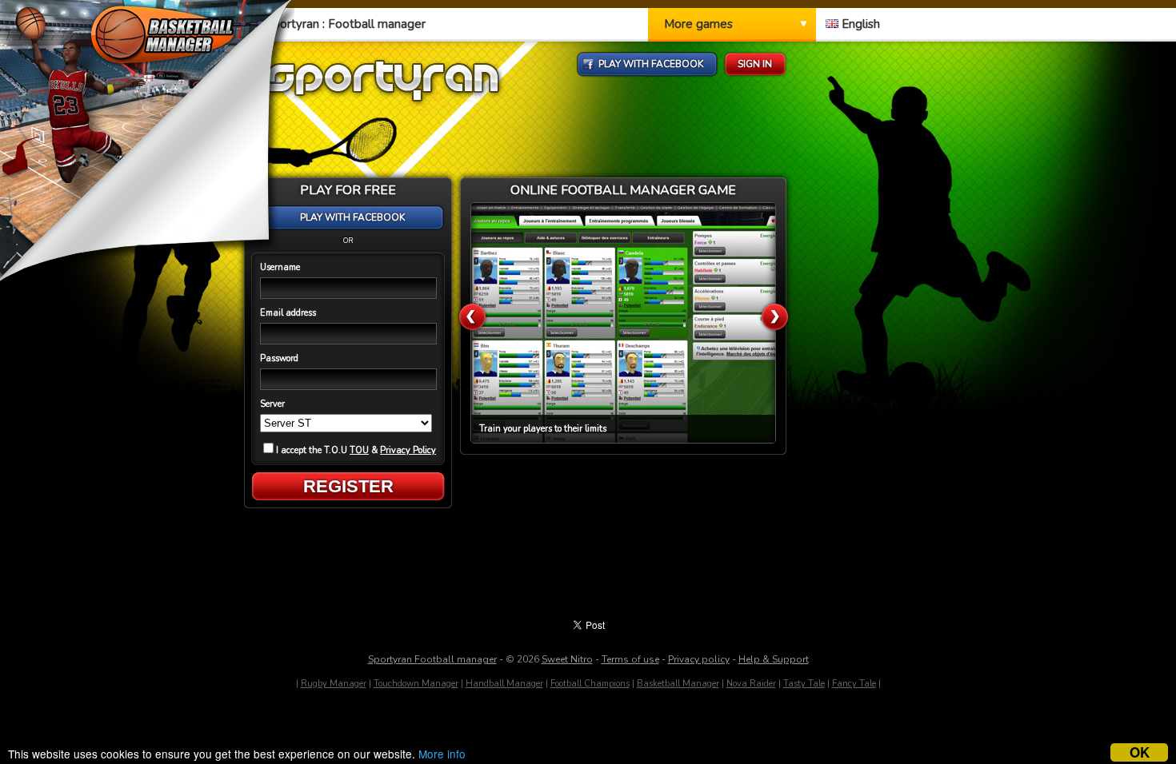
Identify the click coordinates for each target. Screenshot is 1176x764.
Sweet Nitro (567, 659)
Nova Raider (751, 684)
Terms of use (630, 659)
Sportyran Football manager (432, 659)
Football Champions (590, 684)
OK (1140, 752)
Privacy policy (699, 659)
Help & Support (773, 659)
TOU (359, 450)
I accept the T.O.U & (356, 450)
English (859, 24)
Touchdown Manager (416, 684)
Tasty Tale (804, 684)
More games (698, 24)
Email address (288, 313)
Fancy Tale (854, 684)
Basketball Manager (678, 684)
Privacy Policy (408, 450)
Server (272, 404)
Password (279, 358)
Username (280, 267)
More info (442, 754)
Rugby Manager (333, 684)
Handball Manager (504, 684)
